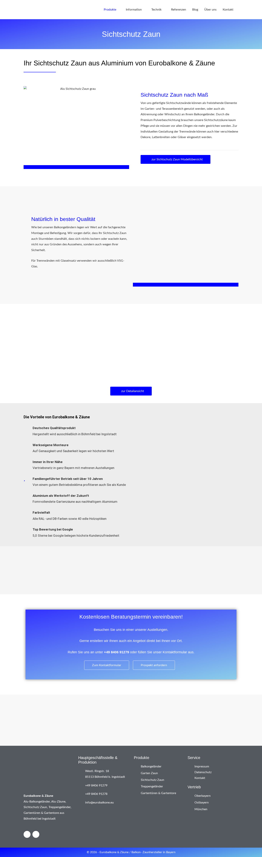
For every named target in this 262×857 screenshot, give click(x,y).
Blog (195, 9)
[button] (27, 567)
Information (134, 9)
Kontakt (228, 9)
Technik (156, 9)
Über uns (210, 9)
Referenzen (178, 9)
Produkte (110, 9)
